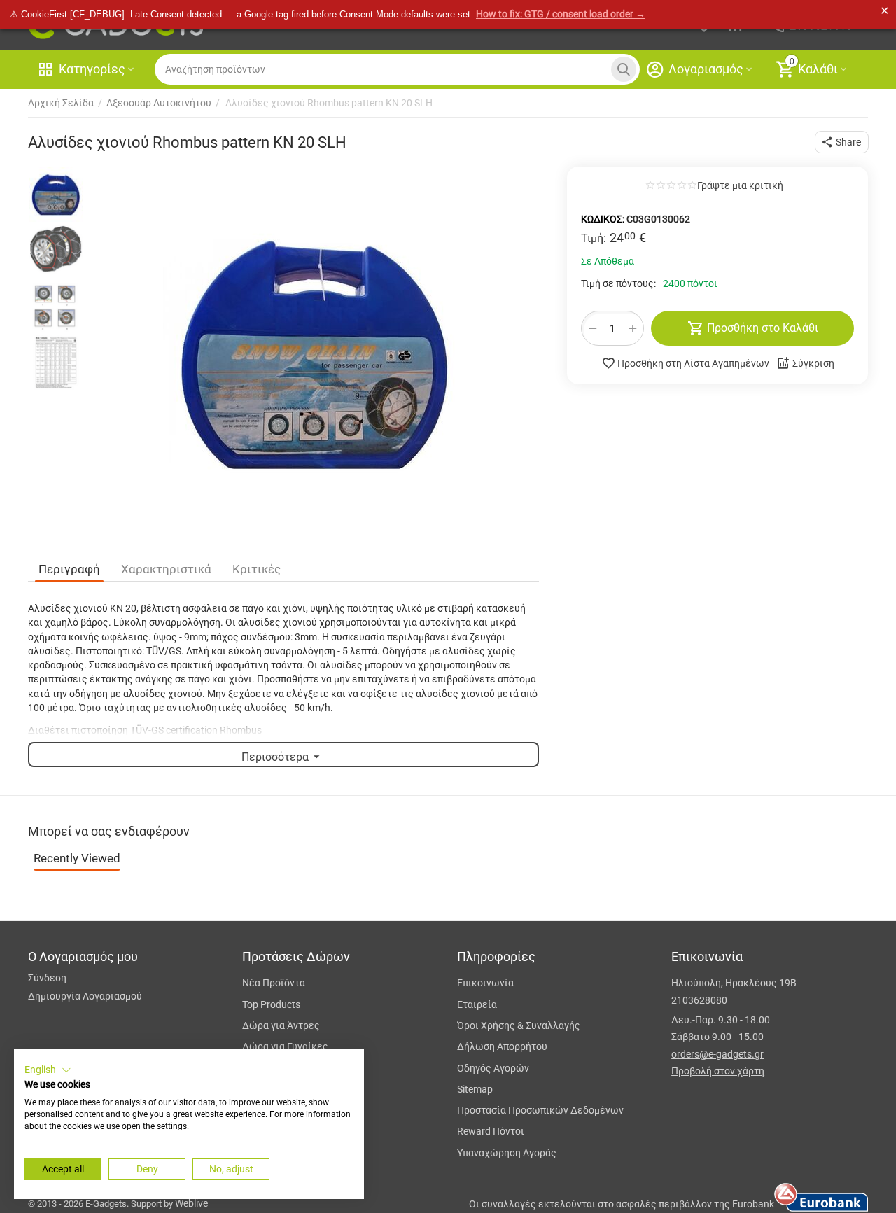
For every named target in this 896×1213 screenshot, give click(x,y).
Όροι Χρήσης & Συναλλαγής (518, 1025)
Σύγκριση (813, 363)
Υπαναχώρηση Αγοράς (506, 1152)
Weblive (191, 1203)
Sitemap (475, 1089)
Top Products (271, 1004)
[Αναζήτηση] (623, 69)
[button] (842, 142)
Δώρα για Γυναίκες (285, 1046)
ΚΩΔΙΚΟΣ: (602, 219)
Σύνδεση (47, 977)
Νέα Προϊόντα (273, 982)
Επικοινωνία (485, 982)
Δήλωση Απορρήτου (502, 1046)
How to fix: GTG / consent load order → (560, 14)
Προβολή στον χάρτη (717, 1071)
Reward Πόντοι (490, 1131)
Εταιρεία (477, 1004)
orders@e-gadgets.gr (717, 1054)
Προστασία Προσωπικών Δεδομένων (540, 1110)
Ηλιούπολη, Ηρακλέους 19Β (734, 982)
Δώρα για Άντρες (281, 1025)
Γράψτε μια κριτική (740, 186)
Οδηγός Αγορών (493, 1068)
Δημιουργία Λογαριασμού (85, 996)
